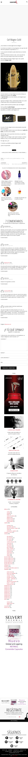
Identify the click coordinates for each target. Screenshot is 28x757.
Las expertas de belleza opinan (10, 567)
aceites (8, 511)
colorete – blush (10, 576)
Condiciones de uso (14, 752)
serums (8, 554)
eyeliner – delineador (11, 578)
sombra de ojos (10, 584)
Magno (2, 159)
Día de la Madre (7, 557)
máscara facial (10, 520)
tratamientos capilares (11, 531)
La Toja (22, 158)
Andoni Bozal (9, 572)
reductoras (9, 551)
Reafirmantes (10, 550)
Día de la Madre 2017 (8, 561)
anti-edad (9, 536)
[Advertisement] (14, 20)
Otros (5, 599)
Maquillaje (6, 569)
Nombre (3, 352)
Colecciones (9, 574)
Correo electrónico (5, 357)
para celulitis (9, 547)
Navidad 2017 (7, 592)
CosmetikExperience (18, 751)
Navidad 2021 (7, 596)
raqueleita (7, 262)
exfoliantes (6, 565)
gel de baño (6, 158)
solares (8, 555)
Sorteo (8, 604)
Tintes (8, 529)
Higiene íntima (10, 603)
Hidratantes (9, 546)
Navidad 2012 (7, 585)
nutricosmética (10, 521)
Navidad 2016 (7, 591)
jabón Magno (16, 158)
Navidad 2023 (7, 598)
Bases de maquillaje (11, 573)
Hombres (6, 566)
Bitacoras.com (8, 324)
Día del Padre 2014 (8, 562)
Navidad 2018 (7, 593)
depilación (9, 517)
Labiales (8, 580)
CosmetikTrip (8, 751)
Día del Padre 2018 (8, 563)
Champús (9, 525)
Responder (4, 237)
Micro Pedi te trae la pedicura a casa (19, 164)
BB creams (9, 539)
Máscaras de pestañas (11, 581)
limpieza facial (10, 518)
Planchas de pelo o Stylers (12, 528)
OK (19, 717)
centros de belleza (11, 516)
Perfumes (6, 606)
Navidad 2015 (7, 589)
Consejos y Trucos (8, 532)
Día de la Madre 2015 (8, 559)
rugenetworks (14, 755)
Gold (11, 158)
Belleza (5, 509)
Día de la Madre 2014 (8, 558)
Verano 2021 (7, 607)
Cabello (5, 522)
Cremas (5, 533)
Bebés (8, 514)
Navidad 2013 (7, 587)
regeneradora (10, 552)
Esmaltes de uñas (10, 577)
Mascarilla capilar (10, 526)
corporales (9, 543)
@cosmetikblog (14, 720)
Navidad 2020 (7, 595)
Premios (10, 750)
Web (2, 362)
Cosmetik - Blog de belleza (16, 754)
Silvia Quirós (7, 290)
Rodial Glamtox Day (5, 164)
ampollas (9, 513)
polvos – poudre (10, 582)
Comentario (3, 339)
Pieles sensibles (10, 548)
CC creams (9, 540)
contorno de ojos (10, 541)
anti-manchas (10, 537)
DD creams (9, 544)
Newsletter (23, 750)
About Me (4, 750)
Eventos (8, 602)
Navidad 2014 (7, 588)
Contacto (16, 750)
